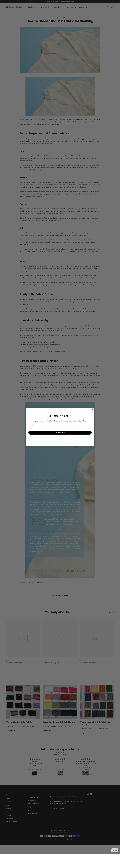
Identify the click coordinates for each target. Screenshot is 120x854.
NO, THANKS (60, 438)
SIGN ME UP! (60, 432)
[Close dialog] (92, 410)
